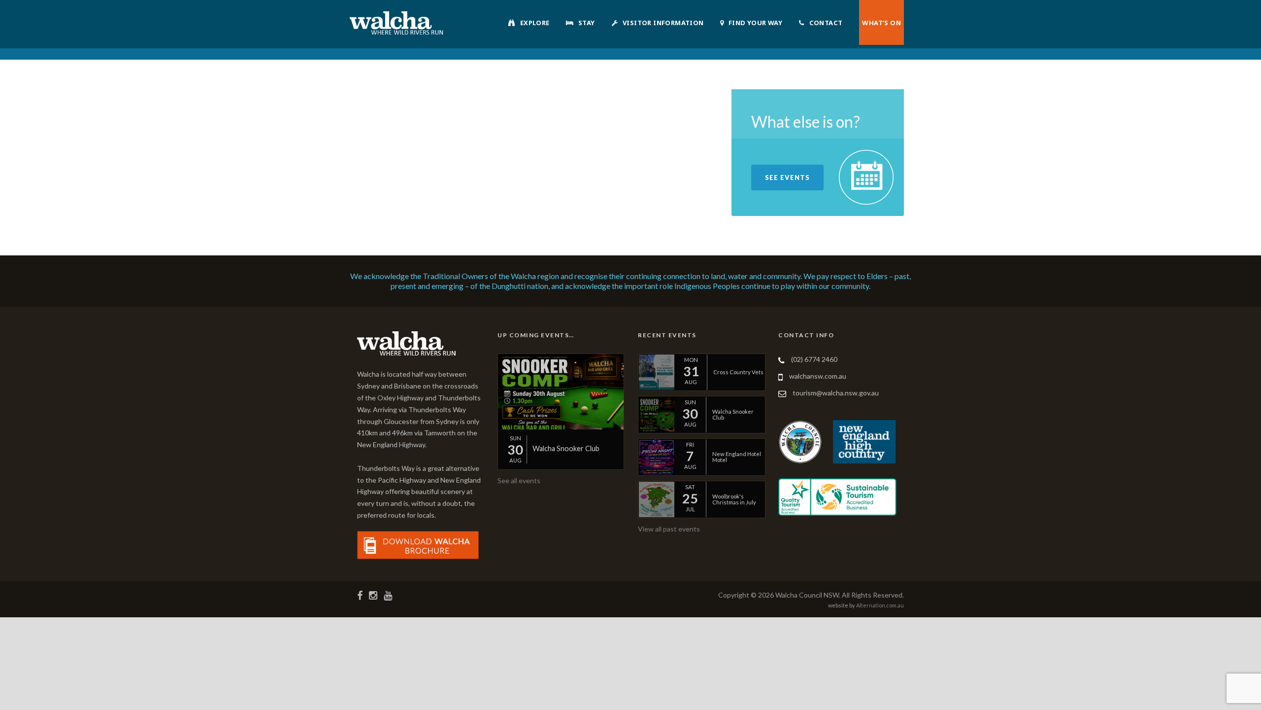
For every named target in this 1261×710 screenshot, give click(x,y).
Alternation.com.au (880, 605)
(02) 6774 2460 (814, 359)
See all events (519, 480)
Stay (586, 22)
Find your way (755, 22)
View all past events (669, 529)
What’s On (881, 22)
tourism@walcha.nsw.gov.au (836, 393)
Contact (826, 22)
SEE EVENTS (787, 177)
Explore (535, 22)
